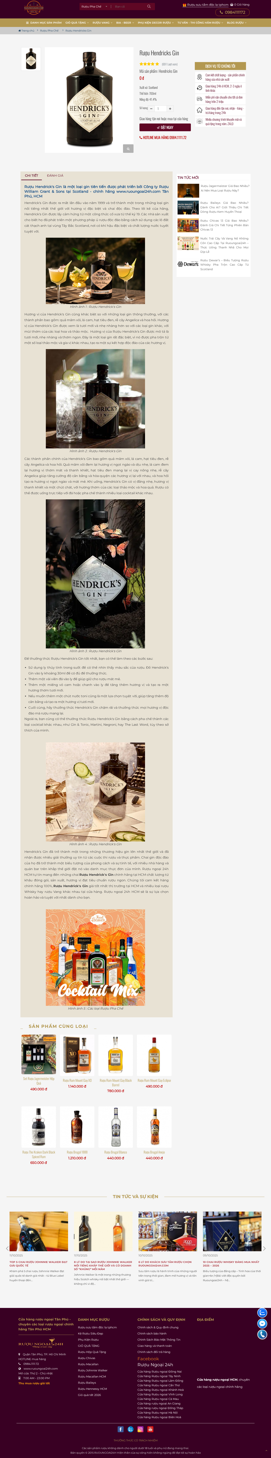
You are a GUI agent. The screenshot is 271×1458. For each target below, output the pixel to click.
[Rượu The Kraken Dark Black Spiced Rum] (38, 1127)
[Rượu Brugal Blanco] (115, 1127)
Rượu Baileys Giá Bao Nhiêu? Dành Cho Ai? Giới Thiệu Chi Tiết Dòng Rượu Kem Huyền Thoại (224, 207)
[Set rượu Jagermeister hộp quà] (38, 1054)
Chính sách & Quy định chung (158, 1327)
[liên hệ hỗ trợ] (262, 1313)
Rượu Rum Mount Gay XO (77, 1080)
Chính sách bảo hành (151, 1333)
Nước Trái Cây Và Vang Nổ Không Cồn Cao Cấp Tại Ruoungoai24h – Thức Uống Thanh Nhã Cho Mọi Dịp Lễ (224, 245)
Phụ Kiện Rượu (88, 1339)
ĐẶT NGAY (166, 127)
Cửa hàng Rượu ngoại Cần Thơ (158, 1385)
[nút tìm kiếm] (149, 6)
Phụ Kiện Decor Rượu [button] (155, 22)
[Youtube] (150, 1429)
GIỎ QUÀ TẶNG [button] (76, 22)
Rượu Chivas (86, 1358)
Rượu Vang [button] (101, 22)
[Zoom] (128, 148)
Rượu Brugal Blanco (115, 1152)
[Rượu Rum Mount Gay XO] (77, 1055)
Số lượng (143, 108)
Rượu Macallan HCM (92, 1376)
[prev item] (264, 1248)
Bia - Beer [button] (124, 22)
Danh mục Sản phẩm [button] (46, 22)
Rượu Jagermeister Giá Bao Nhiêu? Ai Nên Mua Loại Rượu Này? (225, 188)
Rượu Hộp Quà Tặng (92, 1352)
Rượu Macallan (88, 1364)
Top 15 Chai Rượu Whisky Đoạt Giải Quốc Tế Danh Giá (233, 1263)
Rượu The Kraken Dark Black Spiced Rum (38, 1154)
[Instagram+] (140, 1429)
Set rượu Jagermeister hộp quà (38, 1080)
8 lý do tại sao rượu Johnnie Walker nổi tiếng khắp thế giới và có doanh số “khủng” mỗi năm (42, 1265)
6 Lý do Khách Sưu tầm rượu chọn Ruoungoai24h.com (104, 1263)
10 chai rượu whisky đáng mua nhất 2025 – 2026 (170, 1263)
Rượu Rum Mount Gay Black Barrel (116, 1082)
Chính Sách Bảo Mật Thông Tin (158, 1339)
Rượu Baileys (87, 1382)
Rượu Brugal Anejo (154, 1152)
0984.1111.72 (31, 1364)
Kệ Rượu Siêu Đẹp (90, 1333)
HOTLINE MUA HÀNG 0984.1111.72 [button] (164, 137)
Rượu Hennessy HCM (92, 1389)
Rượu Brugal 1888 (77, 1152)
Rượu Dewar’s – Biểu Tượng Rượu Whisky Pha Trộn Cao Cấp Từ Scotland (224, 264)
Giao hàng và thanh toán (154, 1346)
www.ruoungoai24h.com (138, 191)
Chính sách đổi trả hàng (153, 1352)
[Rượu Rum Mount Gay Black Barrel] (115, 1055)
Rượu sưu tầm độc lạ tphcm (97, 1327)
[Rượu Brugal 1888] (77, 1127)
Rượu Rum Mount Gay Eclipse (154, 1080)
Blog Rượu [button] (235, 22)
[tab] (31, 176)
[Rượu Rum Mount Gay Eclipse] (154, 1055)
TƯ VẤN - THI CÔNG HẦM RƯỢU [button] (199, 22)
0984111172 (234, 12)
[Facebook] (121, 1429)
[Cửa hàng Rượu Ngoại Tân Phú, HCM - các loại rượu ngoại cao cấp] (34, 7)
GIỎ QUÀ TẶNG (88, 1346)
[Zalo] (131, 1429)
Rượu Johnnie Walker (93, 1370)
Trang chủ (27, 30)
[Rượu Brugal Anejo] (154, 1127)
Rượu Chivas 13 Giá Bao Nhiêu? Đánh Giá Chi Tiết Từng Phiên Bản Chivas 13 (224, 225)
